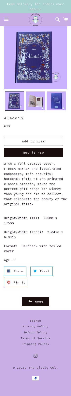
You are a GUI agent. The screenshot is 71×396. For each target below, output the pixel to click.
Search (35, 320)
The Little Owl (42, 367)
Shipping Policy (36, 344)
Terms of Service (35, 338)
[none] (14, 101)
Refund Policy (35, 332)
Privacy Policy (35, 326)
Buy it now (33, 152)
